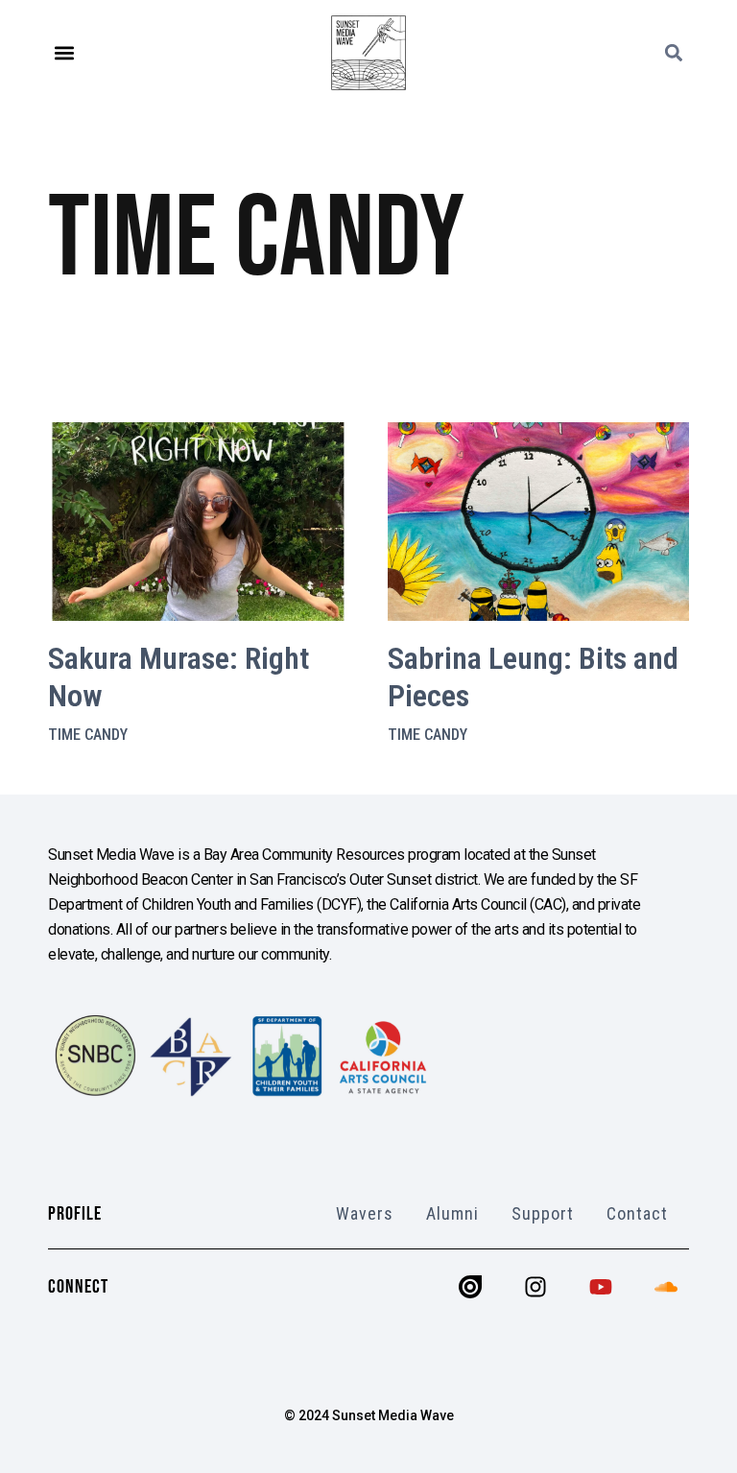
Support (542, 1213)
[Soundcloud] (666, 1287)
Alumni (452, 1213)
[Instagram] (535, 1287)
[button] (64, 53)
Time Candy (88, 734)
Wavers (364, 1213)
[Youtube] (601, 1287)
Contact (637, 1213)
